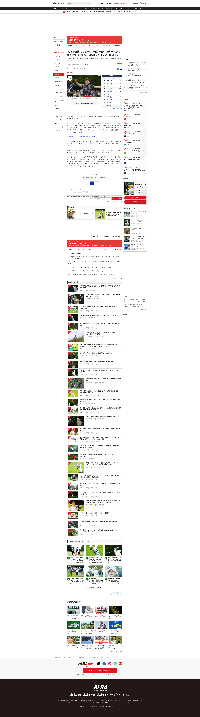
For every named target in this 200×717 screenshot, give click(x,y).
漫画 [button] (86, 8)
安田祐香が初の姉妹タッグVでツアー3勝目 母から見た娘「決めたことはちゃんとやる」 (77, 560)
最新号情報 (135, 197)
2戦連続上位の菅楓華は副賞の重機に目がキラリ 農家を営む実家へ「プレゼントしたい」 (114, 581)
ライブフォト (58, 78)
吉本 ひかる (110, 94)
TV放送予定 (118, 45)
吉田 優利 (109, 97)
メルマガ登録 (135, 3)
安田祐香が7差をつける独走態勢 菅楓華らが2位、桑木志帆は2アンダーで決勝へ (96, 581)
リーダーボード (59, 59)
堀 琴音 (109, 86)
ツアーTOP (57, 67)
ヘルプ (122, 702)
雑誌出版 (100, 8)
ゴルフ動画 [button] (92, 8)
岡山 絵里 (109, 88)
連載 (136, 8)
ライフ (80, 8)
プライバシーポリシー (93, 700)
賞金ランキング (97, 236)
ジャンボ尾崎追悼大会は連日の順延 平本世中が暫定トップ (103, 416)
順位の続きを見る (116, 108)
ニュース (57, 74)
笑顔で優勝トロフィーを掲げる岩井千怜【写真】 (81, 136)
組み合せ (85, 45)
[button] (94, 288)
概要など (111, 45)
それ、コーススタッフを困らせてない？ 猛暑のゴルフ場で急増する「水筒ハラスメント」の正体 (136, 87)
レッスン (73, 8)
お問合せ (116, 702)
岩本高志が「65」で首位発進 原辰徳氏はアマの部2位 (96, 353)
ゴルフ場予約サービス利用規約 (75, 702)
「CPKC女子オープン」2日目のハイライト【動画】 (95, 513)
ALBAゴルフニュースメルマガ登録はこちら (101, 670)
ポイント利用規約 (106, 702)
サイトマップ (129, 702)
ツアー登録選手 (59, 81)
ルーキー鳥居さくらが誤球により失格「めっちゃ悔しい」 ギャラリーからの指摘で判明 (95, 560)
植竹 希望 (109, 91)
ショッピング (109, 8)
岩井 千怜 (109, 80)
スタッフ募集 (74, 700)
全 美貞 (109, 105)
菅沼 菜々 (109, 99)
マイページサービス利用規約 (92, 702)
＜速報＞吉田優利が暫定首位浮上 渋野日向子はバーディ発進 (98, 315)
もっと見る (142, 92)
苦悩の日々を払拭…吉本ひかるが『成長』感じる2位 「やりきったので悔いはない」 (92, 274)
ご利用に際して (105, 700)
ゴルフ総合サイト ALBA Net (60, 657)
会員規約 (113, 700)
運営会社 (83, 700)
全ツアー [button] (60, 8)
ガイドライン (122, 700)
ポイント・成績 (117, 236)
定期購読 (135, 201)
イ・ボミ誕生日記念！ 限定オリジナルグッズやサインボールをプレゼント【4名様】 (135, 300)
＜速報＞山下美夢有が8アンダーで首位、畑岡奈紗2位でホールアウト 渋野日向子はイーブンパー (136, 64)
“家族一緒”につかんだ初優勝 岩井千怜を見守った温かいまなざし (87, 271)
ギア (67, 8)
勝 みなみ (109, 83)
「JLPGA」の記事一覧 (73, 657)
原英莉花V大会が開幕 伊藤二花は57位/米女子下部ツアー (97, 361)
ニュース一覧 (117, 278)
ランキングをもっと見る (94, 587)
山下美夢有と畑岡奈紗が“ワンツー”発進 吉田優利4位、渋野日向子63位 (136, 74)
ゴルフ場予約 (128, 8)
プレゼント (142, 8)
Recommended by (114, 651)
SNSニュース (118, 8)
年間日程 (57, 70)
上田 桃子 (109, 102)
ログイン (144, 3)
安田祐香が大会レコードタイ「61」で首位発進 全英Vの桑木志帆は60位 (115, 560)
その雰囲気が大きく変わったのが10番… (94, 178)
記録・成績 (57, 85)
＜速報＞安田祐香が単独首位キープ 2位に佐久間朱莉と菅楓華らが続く (77, 581)
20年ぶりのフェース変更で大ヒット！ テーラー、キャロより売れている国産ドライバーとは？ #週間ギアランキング (136, 80)
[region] (59, 89)
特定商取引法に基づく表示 (135, 700)
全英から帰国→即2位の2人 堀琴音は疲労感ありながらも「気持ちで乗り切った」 (91, 267)
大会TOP (70, 45)
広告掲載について (62, 700)
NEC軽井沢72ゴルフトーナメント (78, 116)
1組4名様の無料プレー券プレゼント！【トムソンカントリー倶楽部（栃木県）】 (135, 305)
